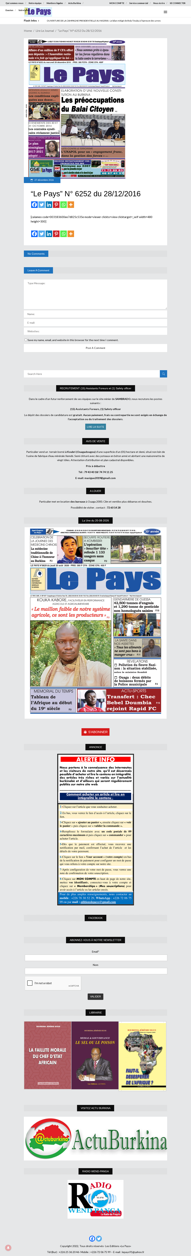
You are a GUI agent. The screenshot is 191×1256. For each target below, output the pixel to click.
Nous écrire (159, 3)
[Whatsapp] (63, 204)
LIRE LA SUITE (95, 426)
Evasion (9, 10)
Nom (95, 964)
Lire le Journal (45, 30)
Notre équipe (35, 3)
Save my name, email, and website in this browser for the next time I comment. (73, 340)
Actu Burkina (74, 3)
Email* (95, 951)
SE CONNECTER (177, 3)
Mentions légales (55, 3)
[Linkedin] (49, 204)
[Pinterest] (56, 204)
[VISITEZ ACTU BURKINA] (95, 1138)
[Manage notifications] (8, 1248)
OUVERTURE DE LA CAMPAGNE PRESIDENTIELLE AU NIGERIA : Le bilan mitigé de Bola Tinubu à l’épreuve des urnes (104, 20)
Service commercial (138, 3)
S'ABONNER (98, 732)
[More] (71, 204)
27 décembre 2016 (44, 180)
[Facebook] (34, 204)
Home (28, 30)
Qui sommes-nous (15, 3)
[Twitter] (41, 204)
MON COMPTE (116, 3)
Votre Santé (24, 10)
